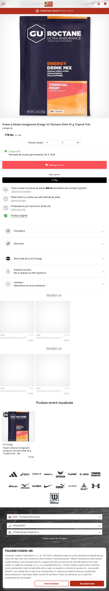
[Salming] (72, 486)
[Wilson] (54, 498)
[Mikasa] (13, 486)
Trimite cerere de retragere (54, 538)
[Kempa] (96, 474)
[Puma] (60, 486)
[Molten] (37, 486)
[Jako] (84, 474)
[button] (54, 231)
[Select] (84, 486)
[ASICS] (25, 474)
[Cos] (105, 4)
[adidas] (13, 474)
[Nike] (48, 486)
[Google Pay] (54, 180)
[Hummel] (72, 474)
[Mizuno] (25, 486)
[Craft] (48, 474)
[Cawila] (37, 474)
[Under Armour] (96, 486)
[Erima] (60, 474)
